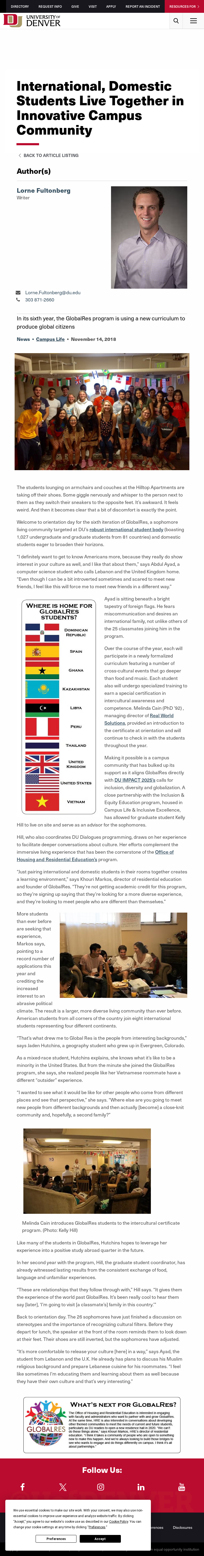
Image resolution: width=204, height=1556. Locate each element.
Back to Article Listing (51, 155)
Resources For (182, 6)
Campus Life (50, 339)
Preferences (56, 1539)
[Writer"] (18, 292)
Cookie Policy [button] (118, 1521)
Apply (111, 6)
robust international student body (126, 529)
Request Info (50, 6)
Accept (100, 1539)
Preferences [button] (97, 1527)
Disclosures (182, 1527)
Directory (20, 6)
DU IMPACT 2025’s (134, 779)
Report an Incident (143, 6)
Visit (93, 6)
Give (75, 6)
